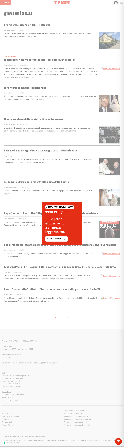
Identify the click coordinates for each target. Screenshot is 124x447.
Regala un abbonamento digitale (77, 425)
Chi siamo (6, 411)
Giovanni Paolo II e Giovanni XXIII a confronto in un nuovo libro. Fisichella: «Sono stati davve (60, 267)
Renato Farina (9, 218)
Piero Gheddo (8, 294)
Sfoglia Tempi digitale (73, 413)
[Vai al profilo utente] (116, 2)
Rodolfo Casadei (10, 124)
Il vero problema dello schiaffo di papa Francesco (33, 119)
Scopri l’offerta (54, 239)
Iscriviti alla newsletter (11, 416)
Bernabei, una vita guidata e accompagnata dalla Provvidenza (40, 150)
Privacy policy (8, 422)
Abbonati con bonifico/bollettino (77, 419)
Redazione (7, 272)
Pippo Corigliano (10, 156)
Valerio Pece (8, 93)
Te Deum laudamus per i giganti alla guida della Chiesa (36, 182)
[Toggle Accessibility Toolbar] (118, 441)
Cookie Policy (7, 425)
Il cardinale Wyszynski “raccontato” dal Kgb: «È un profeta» (40, 60)
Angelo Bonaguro (10, 65)
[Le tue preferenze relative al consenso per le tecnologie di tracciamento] (4, 442)
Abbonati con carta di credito (76, 416)
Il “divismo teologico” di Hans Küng (25, 88)
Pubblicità (6, 419)
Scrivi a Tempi (8, 413)
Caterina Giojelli (10, 30)
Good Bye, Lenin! (10, 56)
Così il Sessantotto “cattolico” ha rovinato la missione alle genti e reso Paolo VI (52, 289)
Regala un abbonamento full (75, 422)
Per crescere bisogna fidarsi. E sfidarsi (27, 25)
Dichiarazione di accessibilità (76, 411)
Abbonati (5, 3)
